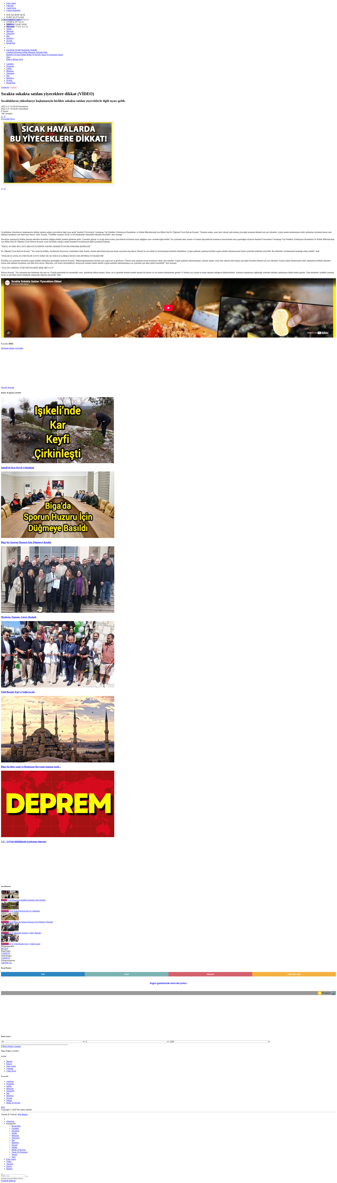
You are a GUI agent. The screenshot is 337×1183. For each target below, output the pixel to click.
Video (8, 1161)
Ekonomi (10, 26)
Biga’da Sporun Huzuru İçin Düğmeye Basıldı (26, 542)
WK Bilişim (23, 1114)
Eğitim (23, 55)
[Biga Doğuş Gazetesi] (11, 19)
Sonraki (11, 387)
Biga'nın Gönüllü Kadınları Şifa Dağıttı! (26, 900)
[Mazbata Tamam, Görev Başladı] (57, 612)
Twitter (18, 50)
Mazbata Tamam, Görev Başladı (18, 617)
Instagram (25, 50)
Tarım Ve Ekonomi (49, 55)
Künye (9, 59)
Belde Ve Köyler (33, 55)
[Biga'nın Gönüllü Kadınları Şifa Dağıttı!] (10, 898)
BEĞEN (4, 948)
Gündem (10, 24)
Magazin (10, 31)
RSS (21, 59)
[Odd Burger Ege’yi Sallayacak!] (57, 687)
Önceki (4, 387)
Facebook (10, 50)
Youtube (33, 50)
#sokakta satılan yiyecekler (12, 348)
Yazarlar (9, 1164)
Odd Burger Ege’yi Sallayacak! (18, 692)
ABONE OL (6, 963)
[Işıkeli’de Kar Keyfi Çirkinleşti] (57, 462)
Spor (8, 57)
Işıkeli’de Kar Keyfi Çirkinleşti (17, 467)
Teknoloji (10, 33)
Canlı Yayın (11, 8)
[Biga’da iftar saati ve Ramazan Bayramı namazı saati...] (57, 762)
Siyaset (9, 41)
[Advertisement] (80, 210)
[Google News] (8, 119)
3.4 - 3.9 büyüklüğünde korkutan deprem (23, 841)
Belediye (10, 38)
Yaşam (60, 55)
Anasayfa (5, 87)
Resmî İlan (10, 43)
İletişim (16, 59)
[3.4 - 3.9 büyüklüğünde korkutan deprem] (57, 836)
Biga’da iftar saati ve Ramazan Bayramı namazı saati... (31, 766)
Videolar (9, 5)
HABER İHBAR (8, 1181)
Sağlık (9, 29)
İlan (7, 36)
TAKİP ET (5, 953)
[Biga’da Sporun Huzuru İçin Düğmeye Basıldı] (57, 537)
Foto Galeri (11, 3)
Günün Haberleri (13, 10)
